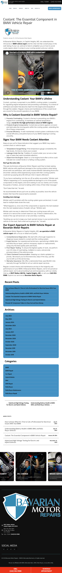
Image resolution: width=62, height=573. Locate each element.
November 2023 (10, 325)
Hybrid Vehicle (9, 377)
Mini (6, 380)
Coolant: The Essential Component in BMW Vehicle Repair (23, 296)
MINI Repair (9, 384)
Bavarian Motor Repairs (33, 275)
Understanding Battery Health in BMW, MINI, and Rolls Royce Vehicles (27, 293)
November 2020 (10, 338)
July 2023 (8, 329)
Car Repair (8, 374)
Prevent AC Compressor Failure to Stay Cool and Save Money (24, 303)
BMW (7, 367)
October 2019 (9, 355)
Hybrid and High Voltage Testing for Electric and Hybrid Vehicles (25, 300)
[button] (2, 466)
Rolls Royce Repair (11, 393)
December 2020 (10, 335)
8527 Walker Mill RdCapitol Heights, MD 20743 (11, 525)
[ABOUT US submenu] (29, 8)
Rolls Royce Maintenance (13, 390)
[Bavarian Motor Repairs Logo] (4, 2)
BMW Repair (9, 371)
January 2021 (9, 332)
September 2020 (10, 345)
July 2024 (8, 316)
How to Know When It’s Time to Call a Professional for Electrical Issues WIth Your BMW (30, 289)
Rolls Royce (9, 387)
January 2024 (9, 322)
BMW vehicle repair (20, 44)
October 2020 (9, 342)
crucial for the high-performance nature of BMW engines (32, 123)
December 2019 (10, 348)
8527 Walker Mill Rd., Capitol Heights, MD (26, 273)
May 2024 (8, 319)
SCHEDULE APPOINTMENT (46, 570)
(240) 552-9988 (56, 2)
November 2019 (10, 351)
